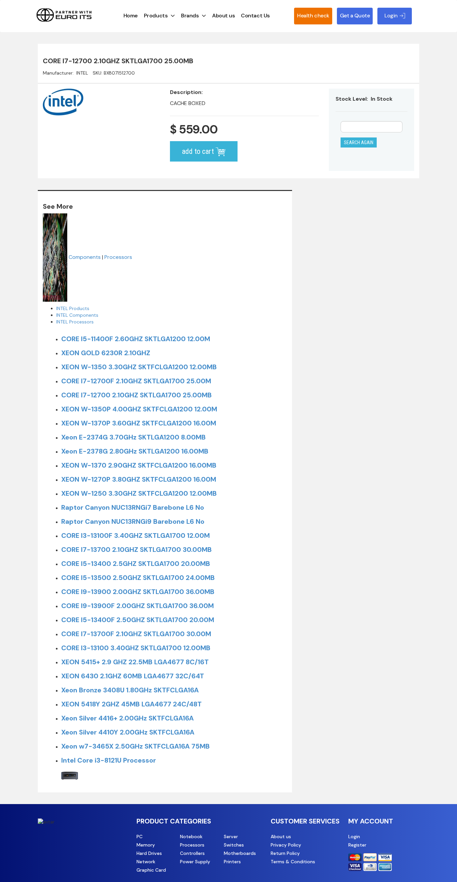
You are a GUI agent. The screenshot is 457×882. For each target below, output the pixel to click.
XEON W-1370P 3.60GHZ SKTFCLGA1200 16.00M (138, 423)
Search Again (358, 142)
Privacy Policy (286, 845)
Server (231, 837)
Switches (234, 845)
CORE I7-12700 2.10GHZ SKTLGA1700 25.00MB (136, 395)
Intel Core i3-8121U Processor (108, 760)
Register (357, 845)
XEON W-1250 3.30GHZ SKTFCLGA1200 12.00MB (139, 493)
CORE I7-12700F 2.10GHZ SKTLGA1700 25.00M (136, 381)
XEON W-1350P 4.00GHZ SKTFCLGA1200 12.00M (139, 409)
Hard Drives (149, 853)
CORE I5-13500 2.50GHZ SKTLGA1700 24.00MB (138, 577)
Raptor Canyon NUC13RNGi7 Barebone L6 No (132, 507)
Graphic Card (151, 870)
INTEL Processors (75, 322)
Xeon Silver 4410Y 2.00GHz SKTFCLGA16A (127, 732)
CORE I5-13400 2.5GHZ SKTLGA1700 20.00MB (135, 563)
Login (354, 837)
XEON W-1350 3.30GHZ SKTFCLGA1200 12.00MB (139, 367)
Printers (232, 862)
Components (85, 257)
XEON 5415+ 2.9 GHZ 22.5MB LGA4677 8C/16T (135, 662)
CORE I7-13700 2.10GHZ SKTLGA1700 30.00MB (136, 549)
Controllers (192, 853)
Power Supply (195, 862)
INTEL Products (72, 308)
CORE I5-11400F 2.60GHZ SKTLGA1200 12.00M (135, 338)
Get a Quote (355, 15)
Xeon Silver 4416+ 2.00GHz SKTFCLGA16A (127, 718)
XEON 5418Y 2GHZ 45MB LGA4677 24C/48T (131, 704)
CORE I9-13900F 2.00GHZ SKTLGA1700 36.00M (137, 605)
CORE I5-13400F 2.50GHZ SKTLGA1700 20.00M (137, 619)
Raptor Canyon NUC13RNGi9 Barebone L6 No (132, 521)
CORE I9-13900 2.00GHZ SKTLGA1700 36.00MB (137, 591)
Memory (145, 845)
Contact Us (255, 15)
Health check (313, 15)
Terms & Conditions (293, 862)
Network (145, 862)
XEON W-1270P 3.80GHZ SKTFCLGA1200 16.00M (138, 479)
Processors (118, 257)
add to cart (198, 151)
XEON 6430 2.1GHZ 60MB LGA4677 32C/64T (132, 676)
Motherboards (240, 853)
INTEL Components (77, 315)
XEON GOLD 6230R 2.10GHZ (105, 353)
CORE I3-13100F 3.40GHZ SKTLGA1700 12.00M (135, 535)
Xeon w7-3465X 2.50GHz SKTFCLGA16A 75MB (135, 746)
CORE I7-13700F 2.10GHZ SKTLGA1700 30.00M (136, 633)
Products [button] (156, 15)
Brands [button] (190, 15)
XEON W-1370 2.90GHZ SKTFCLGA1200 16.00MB (138, 465)
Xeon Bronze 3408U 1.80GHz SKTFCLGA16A (130, 690)
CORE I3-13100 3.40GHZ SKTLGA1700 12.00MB (135, 648)
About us (223, 15)
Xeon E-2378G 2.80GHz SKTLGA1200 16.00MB (134, 451)
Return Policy (285, 853)
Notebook (191, 837)
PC (139, 837)
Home (130, 15)
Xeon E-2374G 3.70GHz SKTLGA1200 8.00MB (133, 437)
